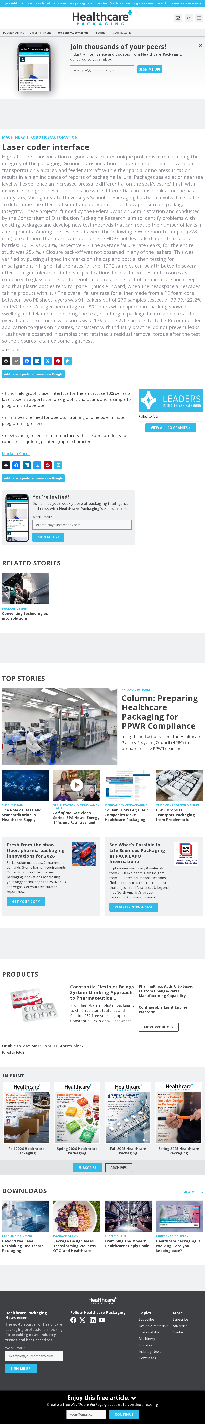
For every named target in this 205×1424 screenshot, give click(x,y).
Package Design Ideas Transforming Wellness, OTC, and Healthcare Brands (75, 1246)
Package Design (14, 608)
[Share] (27, 361)
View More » (193, 1192)
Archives (118, 1167)
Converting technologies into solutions (25, 616)
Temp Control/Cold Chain (177, 805)
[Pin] (58, 361)
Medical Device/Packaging (126, 805)
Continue (124, 1414)
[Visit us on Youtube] (102, 1319)
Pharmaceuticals (136, 689)
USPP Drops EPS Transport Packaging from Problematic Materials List (175, 815)
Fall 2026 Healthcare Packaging (26, 1151)
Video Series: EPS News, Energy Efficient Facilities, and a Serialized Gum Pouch (76, 818)
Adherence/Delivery (172, 1236)
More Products (158, 1027)
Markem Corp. (16, 453)
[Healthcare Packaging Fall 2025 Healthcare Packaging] (128, 1113)
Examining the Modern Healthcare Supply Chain (127, 1243)
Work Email (42, 516)
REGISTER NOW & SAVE (134, 907)
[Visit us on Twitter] (82, 1319)
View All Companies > (171, 427)
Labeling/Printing (17, 1236)
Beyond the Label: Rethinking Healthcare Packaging (23, 1246)
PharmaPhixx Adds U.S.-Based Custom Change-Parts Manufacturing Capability (166, 991)
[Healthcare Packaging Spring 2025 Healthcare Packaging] (178, 1113)
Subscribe (87, 1167)
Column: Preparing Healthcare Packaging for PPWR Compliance (160, 711)
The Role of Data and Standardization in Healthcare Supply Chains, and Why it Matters (21, 815)
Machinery (13, 137)
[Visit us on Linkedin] (93, 1319)
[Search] (189, 18)
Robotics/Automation (54, 137)
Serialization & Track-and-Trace (76, 806)
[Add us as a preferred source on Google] (68, 361)
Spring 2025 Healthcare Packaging (178, 1151)
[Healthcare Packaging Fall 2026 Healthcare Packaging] (26, 1113)
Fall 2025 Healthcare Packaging (128, 1151)
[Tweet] (48, 361)
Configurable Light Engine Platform (163, 1009)
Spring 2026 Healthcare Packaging (77, 1151)
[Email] (16, 361)
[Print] (6, 361)
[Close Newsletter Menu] (200, 45)
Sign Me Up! (149, 69)
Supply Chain (12, 805)
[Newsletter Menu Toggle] (178, 18)
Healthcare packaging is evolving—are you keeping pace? (178, 1246)
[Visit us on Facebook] (73, 1319)
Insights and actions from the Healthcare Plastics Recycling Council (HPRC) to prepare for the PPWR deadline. (161, 742)
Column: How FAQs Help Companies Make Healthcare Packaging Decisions (127, 815)
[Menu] (199, 18)
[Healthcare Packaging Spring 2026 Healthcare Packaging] (77, 1113)
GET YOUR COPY (26, 901)
